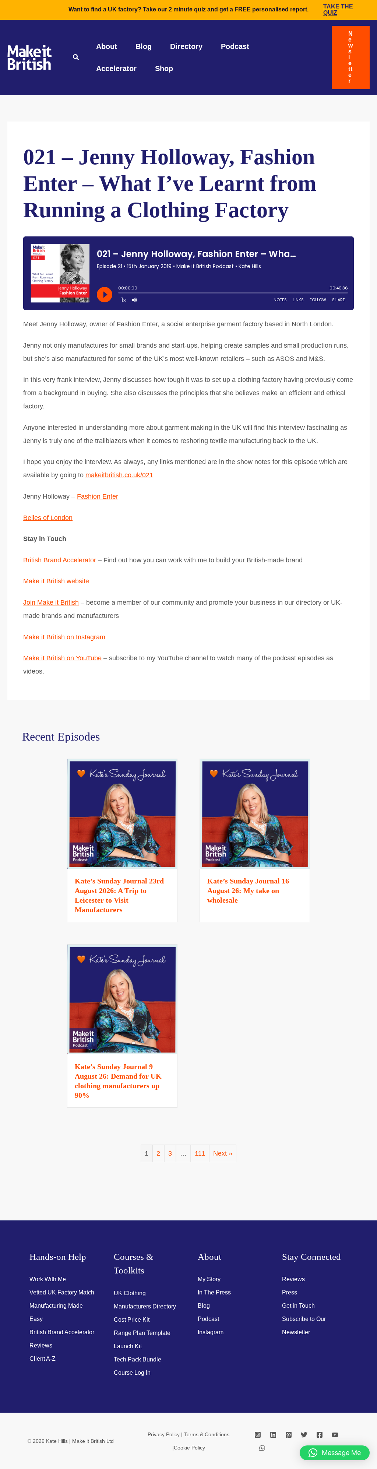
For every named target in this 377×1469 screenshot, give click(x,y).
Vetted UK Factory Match (61, 1292)
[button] (76, 58)
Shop (164, 68)
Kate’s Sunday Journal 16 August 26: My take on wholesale (248, 890)
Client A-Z (42, 1359)
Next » (222, 1153)
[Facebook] (319, 1434)
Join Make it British (51, 602)
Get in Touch (298, 1306)
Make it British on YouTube (62, 658)
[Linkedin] (273, 1434)
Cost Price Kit (131, 1320)
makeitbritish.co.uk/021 (119, 475)
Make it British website (56, 581)
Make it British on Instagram (64, 637)
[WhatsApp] (262, 1448)
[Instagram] (257, 1434)
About (106, 46)
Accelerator (116, 68)
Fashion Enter (97, 496)
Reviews (40, 1345)
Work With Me (47, 1279)
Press (289, 1292)
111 (200, 1153)
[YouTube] (335, 1434)
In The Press (214, 1292)
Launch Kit (128, 1346)
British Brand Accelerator (59, 560)
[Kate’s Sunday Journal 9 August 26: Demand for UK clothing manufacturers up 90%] (122, 998)
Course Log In (132, 1373)
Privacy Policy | (166, 1434)
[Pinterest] (288, 1434)
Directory (186, 46)
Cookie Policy (189, 1448)
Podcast (235, 46)
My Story (209, 1279)
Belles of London (48, 517)
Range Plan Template (142, 1333)
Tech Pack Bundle (137, 1359)
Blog (143, 46)
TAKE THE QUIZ (338, 9)
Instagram (210, 1332)
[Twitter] (304, 1434)
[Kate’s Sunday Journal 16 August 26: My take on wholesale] (255, 813)
